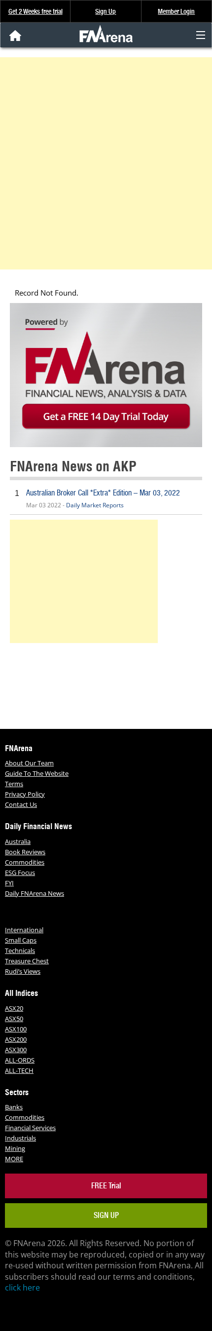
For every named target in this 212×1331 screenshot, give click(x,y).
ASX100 (16, 1029)
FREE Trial (106, 1185)
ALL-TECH (19, 1070)
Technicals (20, 950)
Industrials (20, 1138)
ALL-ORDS (20, 1060)
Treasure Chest (27, 960)
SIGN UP (106, 1215)
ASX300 (16, 1049)
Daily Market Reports (95, 505)
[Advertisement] (106, 163)
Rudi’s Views (22, 971)
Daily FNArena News (34, 893)
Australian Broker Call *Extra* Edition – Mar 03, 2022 (103, 492)
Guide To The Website (37, 773)
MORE (14, 1158)
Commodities (24, 862)
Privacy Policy (25, 794)
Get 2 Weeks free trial (35, 11)
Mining (15, 1148)
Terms (14, 783)
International (24, 929)
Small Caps (20, 940)
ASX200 (16, 1039)
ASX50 (14, 1018)
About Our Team (29, 763)
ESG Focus (20, 872)
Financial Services (30, 1127)
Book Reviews (25, 851)
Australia (18, 841)
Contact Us (21, 804)
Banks (14, 1107)
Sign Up (105, 11)
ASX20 (14, 1008)
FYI (9, 882)
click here (22, 1287)
